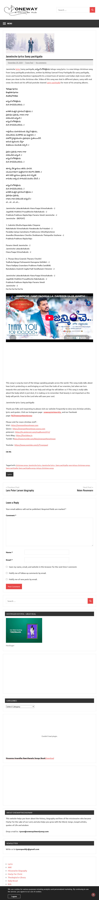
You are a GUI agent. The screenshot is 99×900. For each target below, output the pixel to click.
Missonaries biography (17, 870)
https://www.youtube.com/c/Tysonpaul (31, 445)
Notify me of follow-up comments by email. (27, 573)
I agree (14, 896)
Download (49, 758)
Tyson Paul (29, 62)
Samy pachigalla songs (27, 468)
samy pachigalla (53, 82)
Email (9, 560)
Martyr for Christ (15, 874)
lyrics (18, 69)
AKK (10, 867)
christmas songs (22, 465)
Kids (9, 884)
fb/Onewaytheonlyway (21, 415)
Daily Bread (13, 880)
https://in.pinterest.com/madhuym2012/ (32, 432)
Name (9, 552)
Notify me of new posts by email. (23, 579)
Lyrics (9, 474)
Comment (11, 515)
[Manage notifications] (93, 895)
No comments (41, 62)
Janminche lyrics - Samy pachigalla (55, 465)
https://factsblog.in (24, 435)
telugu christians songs (45, 468)
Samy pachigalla (12, 468)
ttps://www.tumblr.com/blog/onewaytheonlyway (35, 438)
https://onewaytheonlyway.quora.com (29, 428)
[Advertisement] (49, 362)
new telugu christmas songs (79, 465)
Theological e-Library (17, 877)
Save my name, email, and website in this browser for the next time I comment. (43, 567)
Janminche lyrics (34, 465)
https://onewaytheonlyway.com (24, 425)
